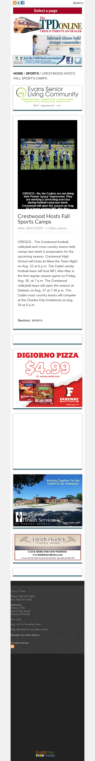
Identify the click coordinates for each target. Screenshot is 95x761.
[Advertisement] (47, 703)
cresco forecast (47, 464)
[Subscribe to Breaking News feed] (12, 647)
